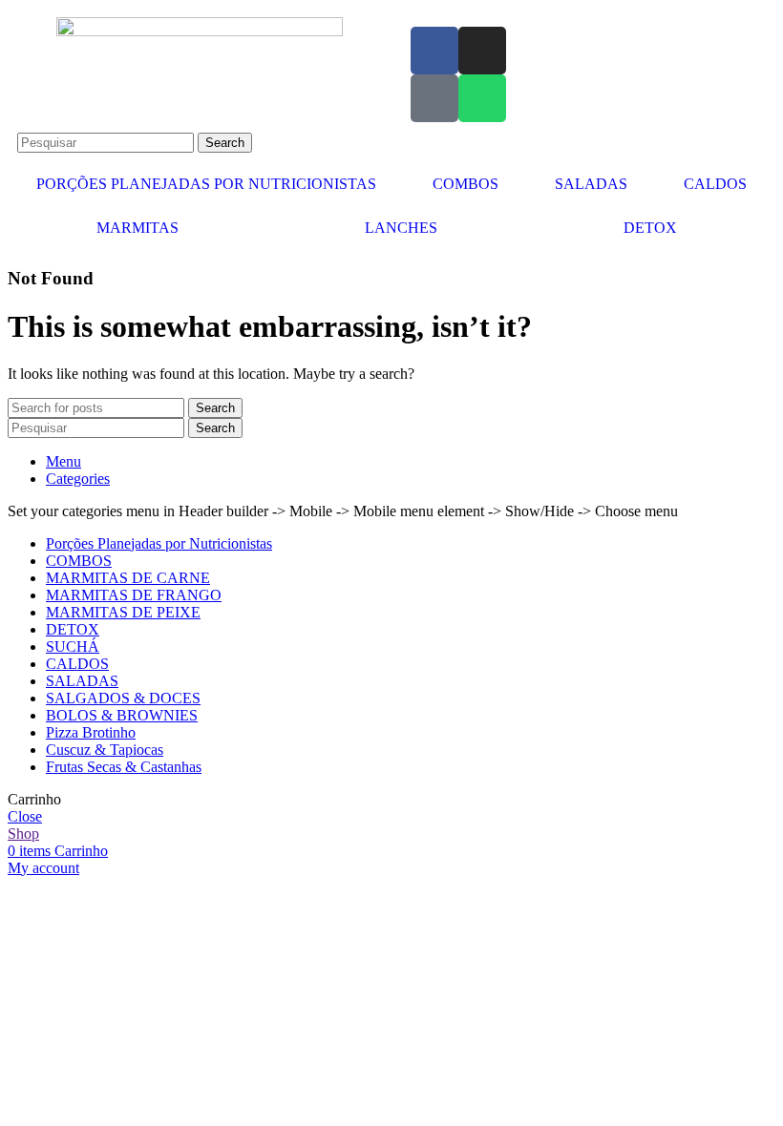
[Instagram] (482, 50)
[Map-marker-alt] (434, 98)
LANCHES (401, 227)
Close (25, 816)
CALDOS (715, 184)
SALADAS (591, 184)
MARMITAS (137, 227)
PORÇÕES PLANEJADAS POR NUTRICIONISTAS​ (206, 184)
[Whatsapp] (482, 98)
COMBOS (465, 184)
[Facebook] (434, 50)
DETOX (650, 227)
